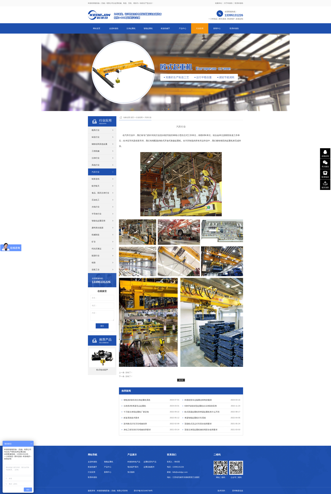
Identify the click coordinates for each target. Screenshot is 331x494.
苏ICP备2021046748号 (143, 491)
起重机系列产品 (150, 462)
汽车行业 (95, 172)
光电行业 (95, 207)
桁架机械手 (165, 28)
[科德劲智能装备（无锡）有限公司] (126, 19)
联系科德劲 (239, 3)
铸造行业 (95, 137)
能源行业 (95, 255)
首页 (132, 117)
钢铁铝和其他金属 (99, 144)
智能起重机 (148, 28)
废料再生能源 (97, 228)
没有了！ (129, 372)
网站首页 (96, 28)
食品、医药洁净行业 (100, 193)
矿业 (94, 242)
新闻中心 (217, 28)
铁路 (94, 262)
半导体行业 (96, 214)
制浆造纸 (95, 179)
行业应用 (199, 28)
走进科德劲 (113, 28)
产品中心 (182, 28)
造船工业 (95, 269)
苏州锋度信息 (237, 491)
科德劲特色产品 (133, 462)
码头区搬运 (96, 249)
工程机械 (95, 151)
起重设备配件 (149, 467)
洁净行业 (95, 158)
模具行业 (95, 130)
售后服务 (131, 472)
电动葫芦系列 (132, 467)
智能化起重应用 (98, 221)
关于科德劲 (228, 3)
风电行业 (95, 165)
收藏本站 (218, 3)
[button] (162, 109)
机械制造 (95, 235)
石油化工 (95, 200)
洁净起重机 (131, 28)
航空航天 (95, 186)
